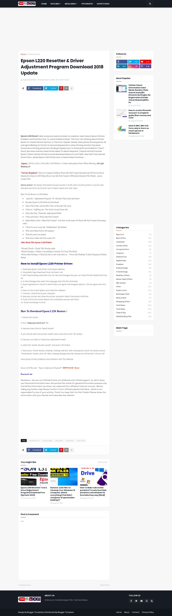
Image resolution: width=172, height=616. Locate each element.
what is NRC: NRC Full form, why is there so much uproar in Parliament (139, 129)
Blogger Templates (35, 612)
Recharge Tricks (133, 294)
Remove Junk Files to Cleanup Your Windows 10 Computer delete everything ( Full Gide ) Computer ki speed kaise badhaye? (62, 494)
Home (23, 54)
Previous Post (25, 585)
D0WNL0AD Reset (71, 367)
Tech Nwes (70, 441)
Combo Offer (133, 245)
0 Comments (63, 80)
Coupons (133, 253)
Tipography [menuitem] (87, 4)
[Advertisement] (86, 29)
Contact (136, 612)
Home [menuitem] (44, 4)
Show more (102, 462)
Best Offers (133, 238)
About (126, 612)
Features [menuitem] (54, 4)
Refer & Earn (133, 298)
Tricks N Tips (81, 441)
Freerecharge (133, 268)
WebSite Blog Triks (133, 316)
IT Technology (47, 441)
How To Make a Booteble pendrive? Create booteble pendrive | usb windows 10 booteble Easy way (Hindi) (93, 491)
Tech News (59, 441)
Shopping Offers (133, 301)
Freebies (133, 264)
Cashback (133, 242)
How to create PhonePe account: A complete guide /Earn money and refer (140, 114)
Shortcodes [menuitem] (103, 4)
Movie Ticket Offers (133, 279)
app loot (133, 234)
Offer (133, 286)
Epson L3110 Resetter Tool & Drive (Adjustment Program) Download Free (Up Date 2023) (34, 491)
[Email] (66, 88)
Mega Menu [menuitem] (70, 4)
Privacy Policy (148, 612)
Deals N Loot (133, 257)
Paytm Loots (133, 290)
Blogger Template (66, 612)
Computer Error (33, 54)
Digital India (133, 260)
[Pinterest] (61, 88)
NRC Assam (133, 283)
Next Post (104, 585)
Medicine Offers (133, 275)
